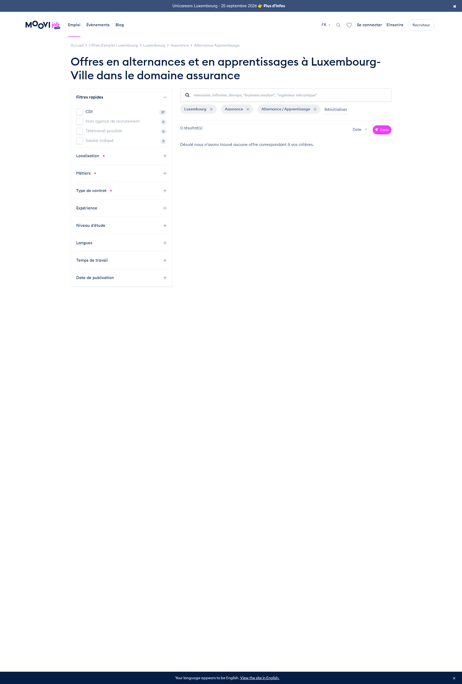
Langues (84, 242)
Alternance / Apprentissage (286, 109)
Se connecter (369, 24)
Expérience (87, 208)
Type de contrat (91, 190)
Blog (120, 24)
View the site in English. (259, 677)
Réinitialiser (336, 109)
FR (324, 24)
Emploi (74, 24)
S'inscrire (394, 24)
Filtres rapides (90, 97)
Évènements (98, 24)
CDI (125, 111)
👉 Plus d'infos (271, 5)
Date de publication (95, 277)
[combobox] (360, 130)
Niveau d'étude (91, 225)
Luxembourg (195, 109)
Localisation (88, 155)
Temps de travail (92, 260)
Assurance (234, 109)
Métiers (84, 173)
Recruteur (421, 24)
